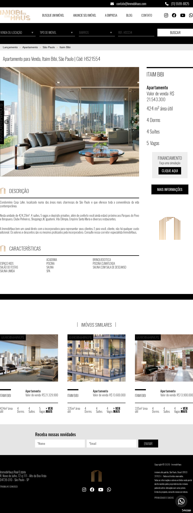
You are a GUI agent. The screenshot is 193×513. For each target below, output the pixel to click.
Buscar (175, 32)
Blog (129, 15)
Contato (146, 15)
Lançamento (10, 47)
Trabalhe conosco (9, 486)
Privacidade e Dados (164, 497)
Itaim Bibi (65, 47)
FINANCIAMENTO (170, 164)
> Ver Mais (49, 410)
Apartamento (30, 47)
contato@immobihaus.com (131, 3)
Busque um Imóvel (53, 15)
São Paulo (49, 47)
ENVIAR (148, 443)
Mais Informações (169, 189)
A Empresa (111, 15)
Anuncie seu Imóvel (84, 15)
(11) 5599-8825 (179, 3)
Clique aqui (170, 170)
